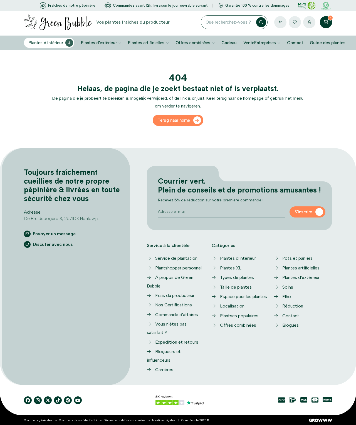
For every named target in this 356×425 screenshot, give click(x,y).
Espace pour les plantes (243, 296)
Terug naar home (174, 120)
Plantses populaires (239, 315)
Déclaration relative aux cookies (124, 420)
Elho (286, 296)
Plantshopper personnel (178, 268)
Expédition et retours (176, 342)
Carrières (164, 369)
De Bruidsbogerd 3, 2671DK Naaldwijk (61, 218)
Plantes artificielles (146, 42)
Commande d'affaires (176, 314)
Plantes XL (230, 268)
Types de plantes (237, 277)
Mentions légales (163, 420)
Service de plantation (176, 258)
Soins (287, 287)
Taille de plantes (236, 287)
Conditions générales (38, 420)
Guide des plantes (327, 42)
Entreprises (265, 42)
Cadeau (229, 42)
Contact (295, 42)
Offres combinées (192, 42)
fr (280, 22)
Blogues (290, 325)
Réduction (292, 306)
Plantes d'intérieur (45, 42)
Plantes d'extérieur (99, 42)
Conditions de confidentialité (78, 420)
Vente (248, 42)
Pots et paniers (297, 258)
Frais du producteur (174, 295)
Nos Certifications (173, 305)
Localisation (232, 306)
